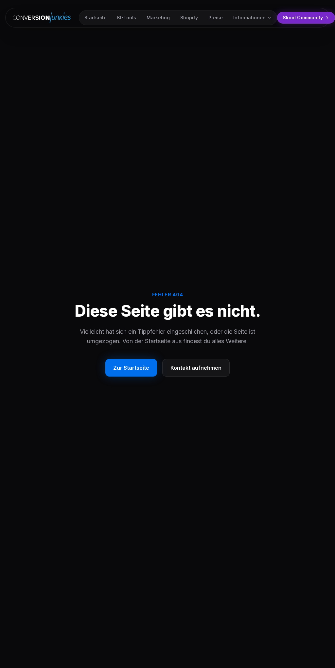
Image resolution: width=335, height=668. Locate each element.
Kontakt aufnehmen (195, 367)
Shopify (189, 17)
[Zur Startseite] (43, 17)
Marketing (158, 17)
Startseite (95, 17)
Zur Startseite (131, 367)
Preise (215, 17)
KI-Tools (126, 17)
